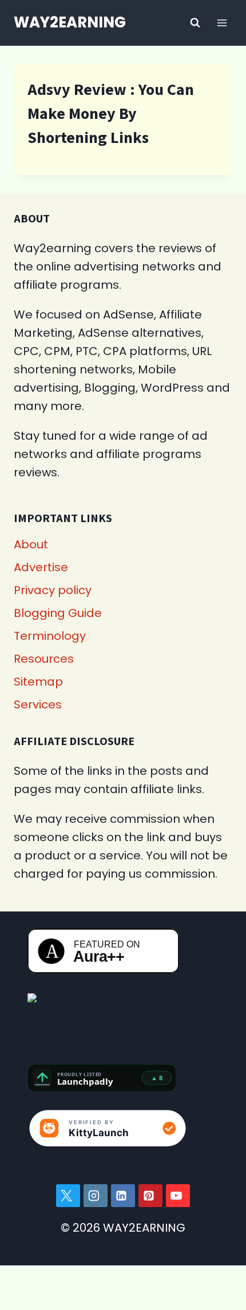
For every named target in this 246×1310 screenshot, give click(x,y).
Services (38, 704)
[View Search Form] (195, 23)
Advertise (41, 567)
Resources (44, 659)
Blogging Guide (58, 613)
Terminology (50, 636)
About (31, 544)
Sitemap (38, 682)
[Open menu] (221, 22)
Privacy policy (53, 590)
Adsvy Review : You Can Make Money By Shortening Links (110, 113)
